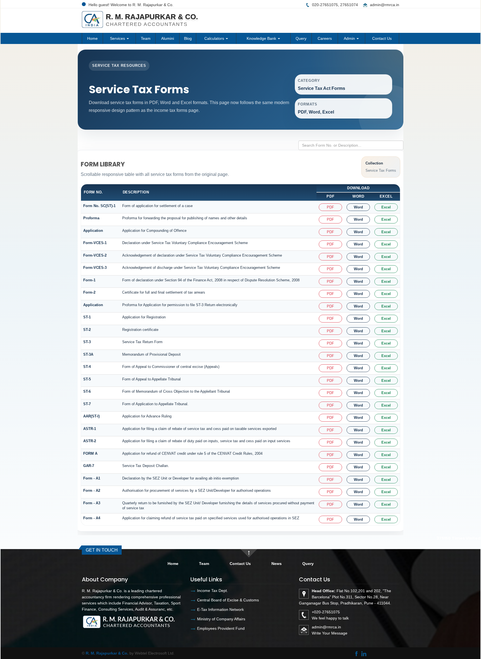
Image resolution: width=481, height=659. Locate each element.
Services (118, 38)
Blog (188, 38)
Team (146, 38)
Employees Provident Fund (221, 628)
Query (301, 38)
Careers (325, 38)
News (276, 563)
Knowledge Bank (262, 38)
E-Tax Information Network (220, 609)
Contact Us (382, 38)
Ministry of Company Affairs (221, 619)
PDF (330, 207)
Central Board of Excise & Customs (228, 600)
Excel (386, 207)
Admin (350, 38)
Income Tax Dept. (212, 590)
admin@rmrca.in (384, 5)
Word (358, 207)
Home (92, 38)
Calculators (214, 38)
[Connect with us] (363, 653)
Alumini (167, 38)
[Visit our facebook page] (356, 653)
